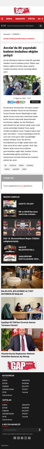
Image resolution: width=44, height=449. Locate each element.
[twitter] (12, 103)
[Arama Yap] (40, 26)
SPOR (4, 392)
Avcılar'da (13, 165)
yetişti (24, 169)
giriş (21, 186)
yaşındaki (16, 169)
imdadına (30, 165)
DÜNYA (9, 19)
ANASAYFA (20, 19)
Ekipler (21, 165)
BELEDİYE (25, 386)
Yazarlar (25, 392)
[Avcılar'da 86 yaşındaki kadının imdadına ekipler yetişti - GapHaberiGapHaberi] (22, 11)
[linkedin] (15, 103)
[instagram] (22, 438)
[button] (42, 18)
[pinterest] (17, 103)
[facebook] (9, 103)
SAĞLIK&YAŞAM (8, 389)
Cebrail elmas (7, 395)
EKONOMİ (25, 383)
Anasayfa (6, 34)
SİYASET (25, 389)
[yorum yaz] (23, 103)
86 (5, 165)
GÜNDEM (16, 34)
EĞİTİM (31, 19)
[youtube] (25, 438)
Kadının (7, 169)
